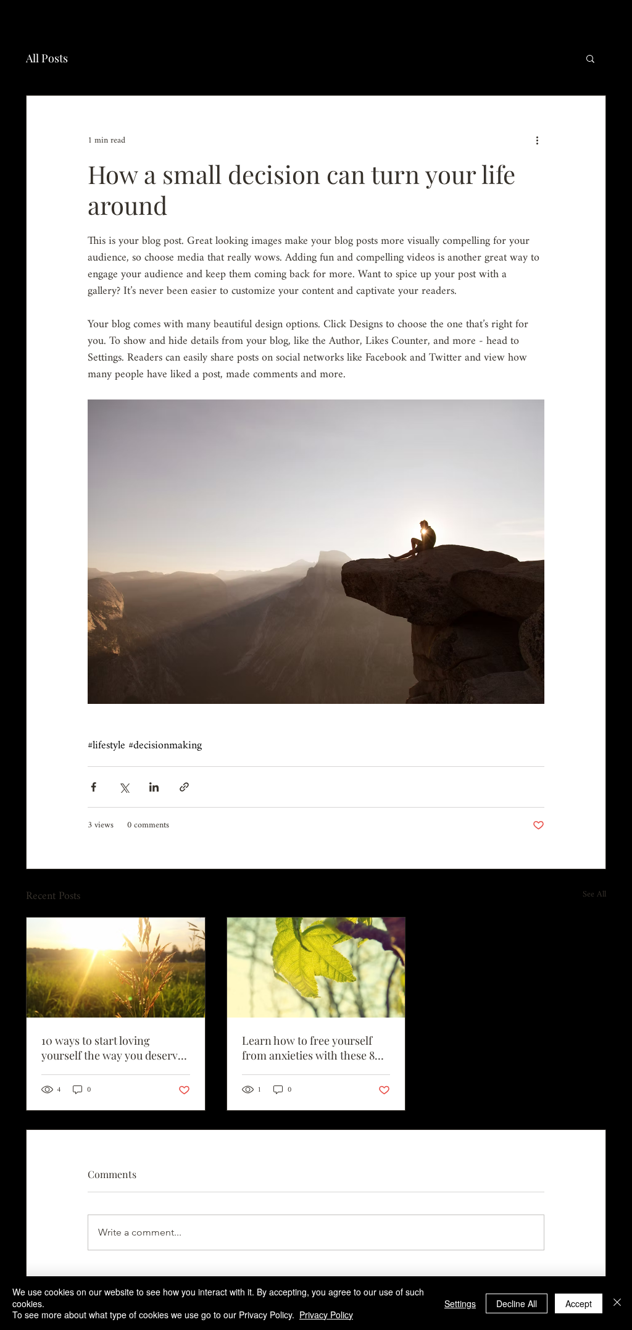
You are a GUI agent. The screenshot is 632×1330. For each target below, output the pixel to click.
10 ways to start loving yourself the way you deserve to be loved (112, 1048)
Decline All (516, 1303)
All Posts (47, 58)
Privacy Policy (326, 1314)
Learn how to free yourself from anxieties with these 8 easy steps (308, 1048)
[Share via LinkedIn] (154, 787)
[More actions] (537, 140)
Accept (578, 1303)
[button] (590, 58)
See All (594, 895)
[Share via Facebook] (93, 787)
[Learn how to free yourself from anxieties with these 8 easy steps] (316, 968)
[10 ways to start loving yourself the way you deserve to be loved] (116, 968)
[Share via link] (184, 787)
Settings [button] (460, 1303)
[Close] (617, 1303)
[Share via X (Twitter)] (124, 787)
